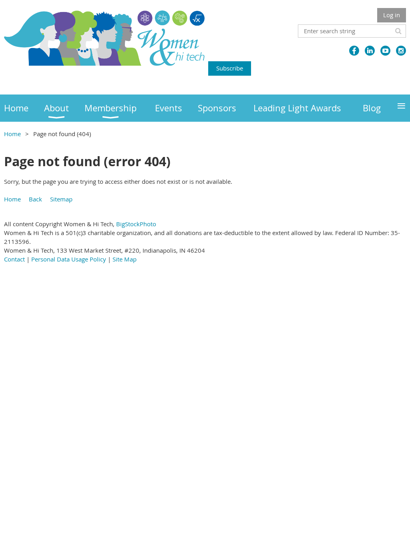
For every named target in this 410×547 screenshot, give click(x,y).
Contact (14, 259)
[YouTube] (385, 51)
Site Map (125, 259)
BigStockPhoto (136, 224)
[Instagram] (401, 51)
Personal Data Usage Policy (68, 259)
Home (12, 134)
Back (35, 199)
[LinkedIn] (370, 51)
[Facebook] (354, 51)
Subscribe (229, 68)
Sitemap (61, 199)
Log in (391, 15)
